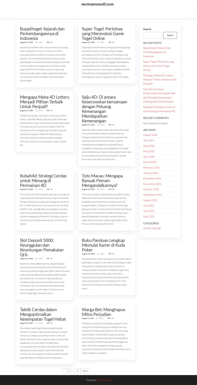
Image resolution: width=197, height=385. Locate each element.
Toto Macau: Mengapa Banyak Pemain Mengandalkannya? (102, 180)
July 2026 (148, 140)
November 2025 (152, 183)
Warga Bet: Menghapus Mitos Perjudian (103, 312)
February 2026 (151, 167)
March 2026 (150, 162)
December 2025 (152, 178)
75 (77, 370)
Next (85, 370)
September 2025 (152, 194)
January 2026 (150, 173)
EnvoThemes (104, 380)
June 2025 (149, 211)
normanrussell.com (97, 4)
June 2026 (149, 145)
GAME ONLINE (152, 228)
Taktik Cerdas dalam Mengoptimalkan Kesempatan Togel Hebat (43, 314)
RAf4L (40, 42)
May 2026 (148, 151)
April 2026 (149, 156)
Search (147, 29)
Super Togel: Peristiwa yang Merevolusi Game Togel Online (103, 33)
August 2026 (150, 134)
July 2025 (148, 205)
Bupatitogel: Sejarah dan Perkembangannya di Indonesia (42, 33)
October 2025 (151, 189)
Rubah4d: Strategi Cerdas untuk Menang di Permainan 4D (43, 180)
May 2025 (148, 216)
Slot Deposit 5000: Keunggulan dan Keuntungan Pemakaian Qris (42, 247)
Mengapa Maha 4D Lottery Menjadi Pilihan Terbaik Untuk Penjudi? (44, 101)
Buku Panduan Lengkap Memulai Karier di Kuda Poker (103, 245)
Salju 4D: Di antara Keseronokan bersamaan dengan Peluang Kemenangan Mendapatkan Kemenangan (104, 108)
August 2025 (150, 200)
